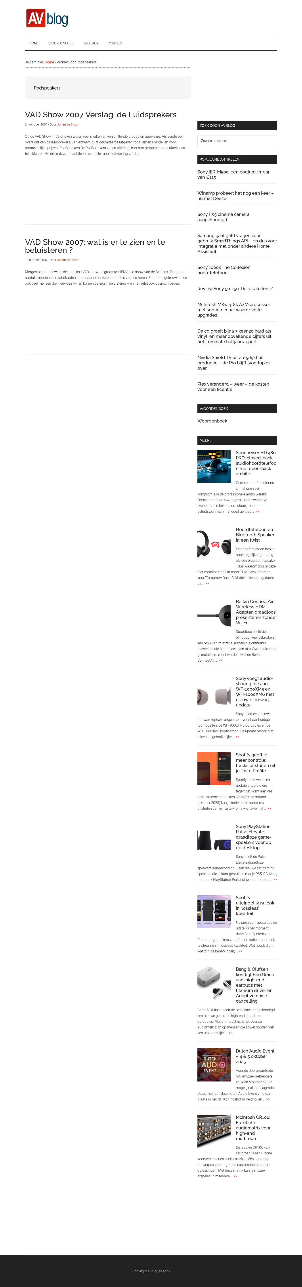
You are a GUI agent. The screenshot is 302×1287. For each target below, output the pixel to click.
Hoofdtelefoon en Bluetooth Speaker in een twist (255, 535)
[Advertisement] (108, 193)
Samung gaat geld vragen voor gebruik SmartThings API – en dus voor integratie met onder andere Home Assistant (237, 243)
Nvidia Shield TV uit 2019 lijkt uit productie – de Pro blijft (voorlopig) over (233, 363)
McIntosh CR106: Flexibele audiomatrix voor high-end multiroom (253, 1128)
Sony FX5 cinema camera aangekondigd (223, 217)
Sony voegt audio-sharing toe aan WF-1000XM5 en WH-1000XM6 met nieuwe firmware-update (255, 692)
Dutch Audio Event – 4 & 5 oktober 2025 (255, 1056)
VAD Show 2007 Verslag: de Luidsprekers (101, 114)
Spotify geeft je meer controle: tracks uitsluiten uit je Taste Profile (255, 762)
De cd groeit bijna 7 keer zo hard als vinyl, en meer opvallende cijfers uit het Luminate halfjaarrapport (234, 336)
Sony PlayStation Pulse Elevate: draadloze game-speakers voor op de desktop (253, 837)
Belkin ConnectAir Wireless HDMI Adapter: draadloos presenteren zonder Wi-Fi (256, 612)
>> (257, 511)
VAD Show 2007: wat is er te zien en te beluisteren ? (95, 246)
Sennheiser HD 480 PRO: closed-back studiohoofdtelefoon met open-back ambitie (256, 463)
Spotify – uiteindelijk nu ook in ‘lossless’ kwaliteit (255, 905)
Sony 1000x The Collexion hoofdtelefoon (223, 270)
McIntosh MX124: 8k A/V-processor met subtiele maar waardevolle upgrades (233, 310)
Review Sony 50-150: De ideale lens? (235, 288)
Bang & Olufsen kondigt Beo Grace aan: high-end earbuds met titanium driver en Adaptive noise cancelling (255, 985)
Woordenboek (212, 421)
